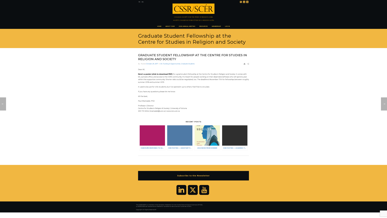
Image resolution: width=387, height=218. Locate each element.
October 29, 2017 (152, 64)
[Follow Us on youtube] (204, 190)
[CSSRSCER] (193, 14)
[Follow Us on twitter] (193, 190)
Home (159, 26)
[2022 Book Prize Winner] (207, 135)
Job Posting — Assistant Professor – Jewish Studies (180, 148)
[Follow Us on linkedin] (181, 190)
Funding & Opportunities (171, 64)
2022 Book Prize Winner (207, 148)
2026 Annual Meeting (187, 26)
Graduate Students (188, 64)
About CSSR (170, 26)
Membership (216, 26)
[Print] (244, 63)
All (161, 64)
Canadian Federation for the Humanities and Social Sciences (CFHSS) (181, 204)
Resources (203, 26)
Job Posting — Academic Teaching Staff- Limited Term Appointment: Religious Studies (235, 148)
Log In (227, 26)
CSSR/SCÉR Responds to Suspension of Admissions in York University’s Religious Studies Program (153, 148)
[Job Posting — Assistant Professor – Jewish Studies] (179, 135)
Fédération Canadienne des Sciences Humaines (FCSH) (174, 206)
